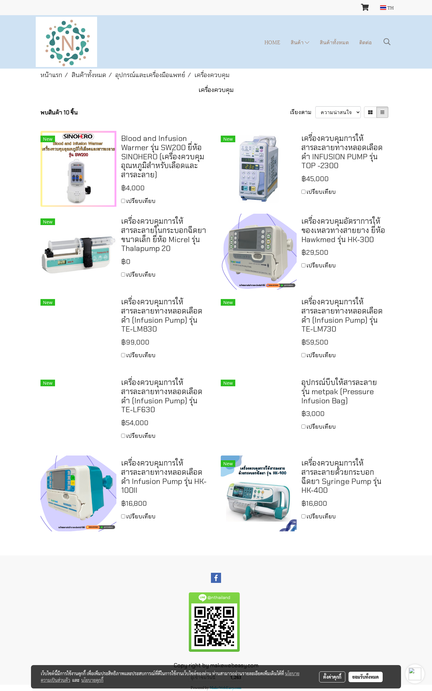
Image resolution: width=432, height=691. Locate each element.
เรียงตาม (302, 112)
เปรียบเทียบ (141, 201)
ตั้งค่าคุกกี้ (332, 677)
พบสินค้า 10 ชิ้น (59, 112)
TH (390, 7)
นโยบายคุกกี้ (92, 680)
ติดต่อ (365, 42)
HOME (272, 42)
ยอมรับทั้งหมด (365, 677)
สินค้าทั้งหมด (334, 42)
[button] (387, 42)
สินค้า (298, 42)
